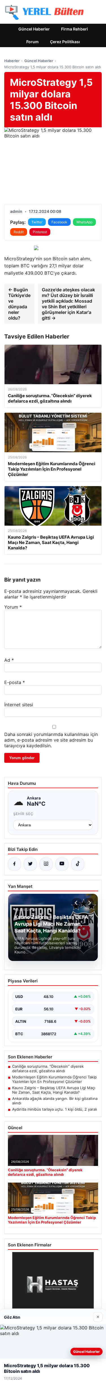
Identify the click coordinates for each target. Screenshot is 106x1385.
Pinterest (40, 232)
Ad (9, 660)
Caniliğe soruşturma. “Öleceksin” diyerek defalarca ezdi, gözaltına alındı (48, 1068)
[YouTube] (61, 864)
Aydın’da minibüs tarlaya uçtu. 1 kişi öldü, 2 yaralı (54, 1109)
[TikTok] (77, 864)
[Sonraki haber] (89, 903)
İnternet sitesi (18, 704)
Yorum (13, 607)
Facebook (59, 222)
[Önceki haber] (77, 903)
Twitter (36, 222)
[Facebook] (14, 864)
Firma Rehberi (74, 29)
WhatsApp (84, 222)
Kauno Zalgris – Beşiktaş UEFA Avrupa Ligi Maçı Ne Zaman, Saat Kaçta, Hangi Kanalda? (53, 1090)
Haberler (12, 60)
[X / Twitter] (30, 864)
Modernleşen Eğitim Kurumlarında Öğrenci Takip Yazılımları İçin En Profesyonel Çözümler (54, 1079)
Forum (32, 41)
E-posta (14, 682)
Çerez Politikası (65, 41)
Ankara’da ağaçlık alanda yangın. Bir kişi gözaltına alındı (55, 1100)
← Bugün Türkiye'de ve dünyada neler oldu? (19, 304)
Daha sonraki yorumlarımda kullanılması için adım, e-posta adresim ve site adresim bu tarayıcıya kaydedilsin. (51, 739)
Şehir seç (23, 814)
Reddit (19, 232)
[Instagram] (46, 864)
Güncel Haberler (34, 29)
